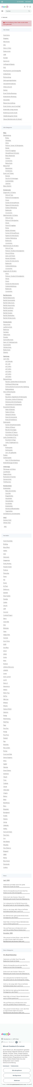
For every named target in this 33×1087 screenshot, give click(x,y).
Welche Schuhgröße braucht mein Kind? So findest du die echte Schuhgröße (15, 892)
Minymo (5, 706)
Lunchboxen (6, 472)
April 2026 (6, 880)
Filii (4, 580)
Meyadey (5, 845)
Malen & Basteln (10, 409)
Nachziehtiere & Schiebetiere (13, 404)
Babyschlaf (6, 166)
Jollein (5, 654)
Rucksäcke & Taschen (9, 477)
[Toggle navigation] (2, 11)
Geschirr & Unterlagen (11, 178)
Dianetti (5, 592)
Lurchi (5, 680)
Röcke (7, 228)
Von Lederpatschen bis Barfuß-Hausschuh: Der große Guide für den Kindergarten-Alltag (16, 904)
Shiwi (4, 761)
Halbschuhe (6, 334)
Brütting (5, 544)
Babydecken (8, 168)
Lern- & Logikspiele (10, 452)
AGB (4, 54)
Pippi (4, 725)
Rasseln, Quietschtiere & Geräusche (15, 381)
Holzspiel (8, 394)
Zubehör (5, 352)
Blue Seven (6, 861)
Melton (5, 689)
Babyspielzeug (7, 379)
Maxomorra (6, 686)
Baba (4, 799)
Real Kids (6, 744)
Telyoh (5, 777)
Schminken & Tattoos (11, 432)
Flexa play (6, 573)
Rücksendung (7, 77)
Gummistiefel (7, 345)
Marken (5, 90)
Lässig (5, 822)
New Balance (7, 848)
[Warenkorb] (30, 6)
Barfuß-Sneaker (7, 313)
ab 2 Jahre (8, 366)
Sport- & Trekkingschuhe (10, 342)
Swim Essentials (7, 541)
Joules (5, 657)
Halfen (5, 550)
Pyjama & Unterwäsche (12, 205)
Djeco (5, 618)
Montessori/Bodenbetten (12, 508)
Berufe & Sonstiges (10, 430)
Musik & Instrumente (11, 417)
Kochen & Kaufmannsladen (13, 425)
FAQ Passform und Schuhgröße (12, 71)
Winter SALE (7, 522)
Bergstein (6, 809)
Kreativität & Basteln (9, 407)
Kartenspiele (8, 450)
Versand (29, 1084)
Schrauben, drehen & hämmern (14, 399)
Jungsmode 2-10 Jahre (9, 192)
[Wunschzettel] (27, 6)
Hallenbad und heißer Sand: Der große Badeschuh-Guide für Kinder (14, 885)
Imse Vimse (6, 641)
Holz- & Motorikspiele (9, 392)
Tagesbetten (9, 511)
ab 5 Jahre (8, 374)
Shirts (7, 143)
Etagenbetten (9, 496)
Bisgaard (5, 851)
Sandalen (6, 332)
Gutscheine (20, 1)
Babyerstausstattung (9, 103)
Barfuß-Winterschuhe (9, 318)
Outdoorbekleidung (10, 266)
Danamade (6, 864)
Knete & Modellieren (11, 419)
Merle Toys (6, 693)
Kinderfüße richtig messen (10, 109)
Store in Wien (7, 48)
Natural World (7, 709)
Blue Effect (6, 547)
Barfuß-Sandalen (8, 310)
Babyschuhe (8, 163)
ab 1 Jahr (7, 364)
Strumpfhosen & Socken (12, 153)
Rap (4, 741)
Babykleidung (7, 135)
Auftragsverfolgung (8, 64)
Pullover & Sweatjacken (12, 197)
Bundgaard (6, 812)
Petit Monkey (7, 719)
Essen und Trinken (8, 173)
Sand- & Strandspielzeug (12, 460)
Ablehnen (17, 1080)
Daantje (5, 599)
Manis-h (5, 683)
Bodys (7, 138)
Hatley (5, 828)
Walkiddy (6, 825)
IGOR (4, 644)
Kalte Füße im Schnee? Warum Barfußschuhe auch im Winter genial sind (16, 923)
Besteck (7, 176)
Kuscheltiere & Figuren (11, 435)
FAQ (4, 67)
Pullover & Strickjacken (11, 220)
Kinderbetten (7, 488)
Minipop (5, 702)
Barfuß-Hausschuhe (9, 305)
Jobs (4, 45)
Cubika (5, 602)
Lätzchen (7, 183)
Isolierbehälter (9, 181)
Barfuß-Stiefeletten (8, 315)
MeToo (5, 696)
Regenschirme (7, 474)
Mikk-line (5, 699)
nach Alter (6, 359)
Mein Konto (6, 41)
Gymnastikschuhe (8, 340)
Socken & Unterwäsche (12, 261)
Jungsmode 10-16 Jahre (9, 271)
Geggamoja (6, 560)
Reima (5, 858)
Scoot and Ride (7, 754)
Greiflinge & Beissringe (11, 384)
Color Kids (6, 622)
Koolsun (5, 664)
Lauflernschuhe (7, 327)
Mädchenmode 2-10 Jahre (10, 215)
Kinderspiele (8, 447)
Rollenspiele (6, 422)
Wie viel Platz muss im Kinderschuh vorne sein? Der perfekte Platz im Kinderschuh (15, 929)
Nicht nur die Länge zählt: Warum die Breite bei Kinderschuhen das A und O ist (15, 910)
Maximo (5, 819)
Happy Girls (6, 634)
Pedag (5, 715)
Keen (4, 660)
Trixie (4, 780)
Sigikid (5, 764)
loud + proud (7, 677)
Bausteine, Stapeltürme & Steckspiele (16, 397)
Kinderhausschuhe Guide (10, 113)
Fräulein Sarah (7, 567)
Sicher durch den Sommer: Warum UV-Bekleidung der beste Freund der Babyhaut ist (16, 898)
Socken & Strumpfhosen (12, 202)
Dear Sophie (6, 596)
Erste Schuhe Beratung (9, 93)
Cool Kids (8, 493)
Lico (4, 838)
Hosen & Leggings (10, 150)
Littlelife (5, 670)
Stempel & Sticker (10, 414)
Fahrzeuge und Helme (9, 469)
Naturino (5, 712)
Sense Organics (7, 757)
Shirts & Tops (9, 195)
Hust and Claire (7, 832)
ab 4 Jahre (8, 371)
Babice (5, 796)
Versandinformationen (9, 83)
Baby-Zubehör (7, 186)
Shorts (7, 223)
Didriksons (6, 589)
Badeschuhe (6, 350)
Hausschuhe (6, 324)
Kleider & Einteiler (10, 230)
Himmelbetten (9, 501)
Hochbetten (8, 503)
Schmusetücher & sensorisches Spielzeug (17, 387)
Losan (5, 673)
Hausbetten (8, 498)
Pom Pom (5, 728)
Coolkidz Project (7, 615)
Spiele (5, 445)
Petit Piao (6, 722)
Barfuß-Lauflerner (8, 308)
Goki (4, 554)
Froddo (5, 816)
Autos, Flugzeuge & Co (11, 442)
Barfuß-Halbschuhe (8, 303)
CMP (4, 609)
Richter (5, 751)
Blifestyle (6, 628)
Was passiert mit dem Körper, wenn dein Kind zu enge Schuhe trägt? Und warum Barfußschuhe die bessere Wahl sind (16, 939)
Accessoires (8, 161)
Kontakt (5, 58)
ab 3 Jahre (8, 369)
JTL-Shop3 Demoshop (9, 955)
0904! (4, 854)
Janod (5, 651)
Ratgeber (28, 1)
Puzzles (5, 455)
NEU (5, 526)
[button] (24, 6)
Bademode (8, 210)
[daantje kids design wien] (4, 7)
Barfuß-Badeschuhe (9, 298)
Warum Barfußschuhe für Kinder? (12, 119)
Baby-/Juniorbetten (10, 491)
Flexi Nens (6, 835)
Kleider (7, 148)
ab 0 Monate (8, 361)
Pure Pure (6, 735)
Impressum (6, 61)
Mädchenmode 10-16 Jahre (10, 246)
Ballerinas (6, 329)
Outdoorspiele (7, 457)
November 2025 (8, 933)
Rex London (6, 748)
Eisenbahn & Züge (10, 440)
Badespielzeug (9, 389)
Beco (4, 806)
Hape (4, 631)
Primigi (5, 731)
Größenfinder (7, 74)
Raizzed (5, 738)
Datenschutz (6, 51)
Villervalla (6, 790)
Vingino (5, 793)
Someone (6, 773)
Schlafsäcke (8, 171)
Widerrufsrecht (7, 87)
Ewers (5, 583)
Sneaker (5, 337)
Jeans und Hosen (10, 256)
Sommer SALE (7, 520)
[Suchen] (29, 11)
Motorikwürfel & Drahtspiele (13, 402)
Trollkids (5, 783)
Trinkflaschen (7, 482)
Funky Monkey (7, 563)
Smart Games (7, 770)
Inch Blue (6, 647)
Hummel (5, 638)
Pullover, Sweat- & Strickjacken (14, 145)
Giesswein (6, 557)
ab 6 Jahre (8, 376)
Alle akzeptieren (17, 1070)
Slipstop (5, 767)
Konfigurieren (17, 1075)
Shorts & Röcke (9, 253)
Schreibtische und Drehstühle (11, 513)
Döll (4, 625)
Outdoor (7, 158)
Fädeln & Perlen (9, 412)
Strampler (8, 140)
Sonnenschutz (7, 479)
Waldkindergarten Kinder (10, 116)
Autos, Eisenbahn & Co (9, 437)
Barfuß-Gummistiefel (9, 300)
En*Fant (5, 586)
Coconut (5, 612)
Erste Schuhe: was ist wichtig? (11, 106)
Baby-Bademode (10, 155)
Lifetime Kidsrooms (8, 667)
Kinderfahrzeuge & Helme (10, 463)
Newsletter (6, 100)
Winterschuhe (7, 347)
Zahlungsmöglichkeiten (9, 80)
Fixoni (5, 576)
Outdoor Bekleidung (11, 208)
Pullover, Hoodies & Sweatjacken (14, 251)
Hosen (7, 200)
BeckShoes (6, 803)
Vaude (5, 786)
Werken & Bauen (10, 427)
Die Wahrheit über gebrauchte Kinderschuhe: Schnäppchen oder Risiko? (16, 916)
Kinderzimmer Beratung (9, 96)
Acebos (5, 867)
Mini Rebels (6, 841)
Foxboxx (5, 570)
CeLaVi (5, 605)
